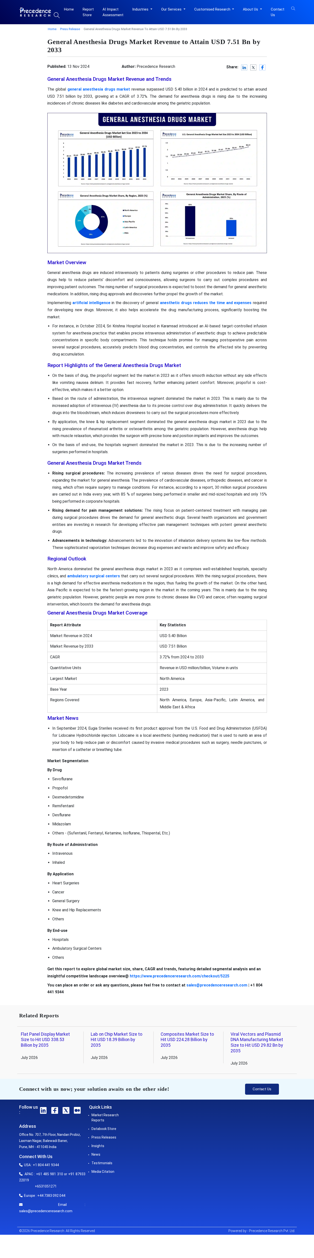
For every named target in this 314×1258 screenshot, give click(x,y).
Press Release (70, 29)
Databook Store (104, 1129)
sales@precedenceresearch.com (216, 985)
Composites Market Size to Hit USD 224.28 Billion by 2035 (187, 1040)
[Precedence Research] (35, 12)
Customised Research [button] (212, 9)
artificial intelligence (91, 302)
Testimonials (102, 1163)
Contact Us (277, 12)
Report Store (88, 12)
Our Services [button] (172, 9)
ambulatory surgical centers (93, 576)
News (96, 1154)
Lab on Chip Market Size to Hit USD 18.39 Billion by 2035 (116, 1040)
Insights (98, 1146)
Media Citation (103, 1172)
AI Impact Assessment (113, 12)
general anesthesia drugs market (98, 89)
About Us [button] (251, 9)
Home (69, 9)
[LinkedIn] (244, 67)
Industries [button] (140, 9)
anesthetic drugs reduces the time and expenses (206, 302)
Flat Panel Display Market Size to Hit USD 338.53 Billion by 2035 (45, 1040)
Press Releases (104, 1137)
